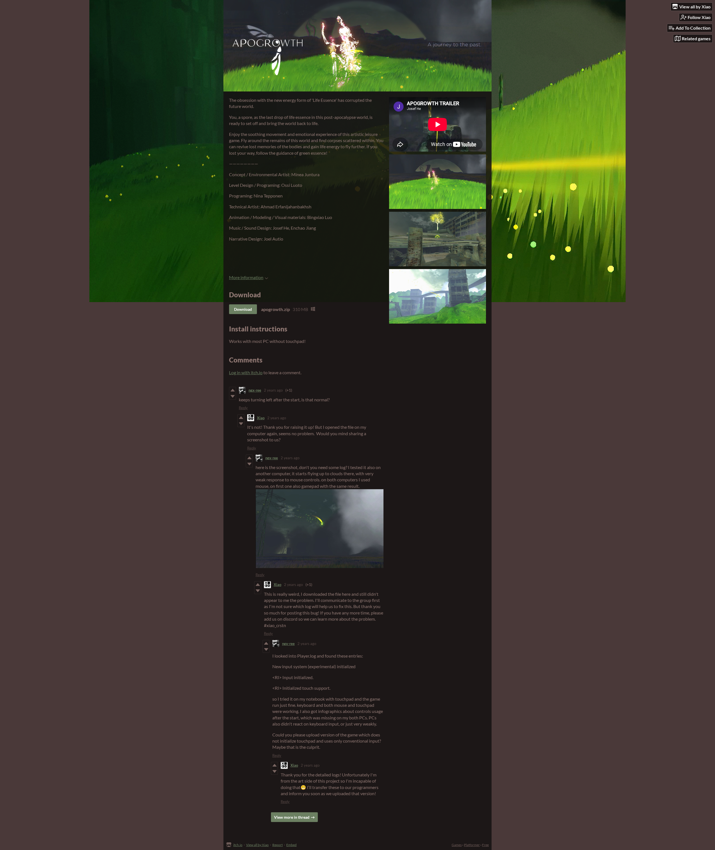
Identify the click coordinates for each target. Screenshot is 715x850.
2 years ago (273, 390)
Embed (291, 845)
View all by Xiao (257, 845)
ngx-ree (255, 390)
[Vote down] (232, 396)
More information (246, 277)
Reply (243, 408)
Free (485, 845)
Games (457, 845)
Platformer (472, 845)
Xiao (260, 418)
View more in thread (291, 817)
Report (277, 845)
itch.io (237, 845)
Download (243, 309)
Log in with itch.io (246, 372)
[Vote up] (232, 390)
